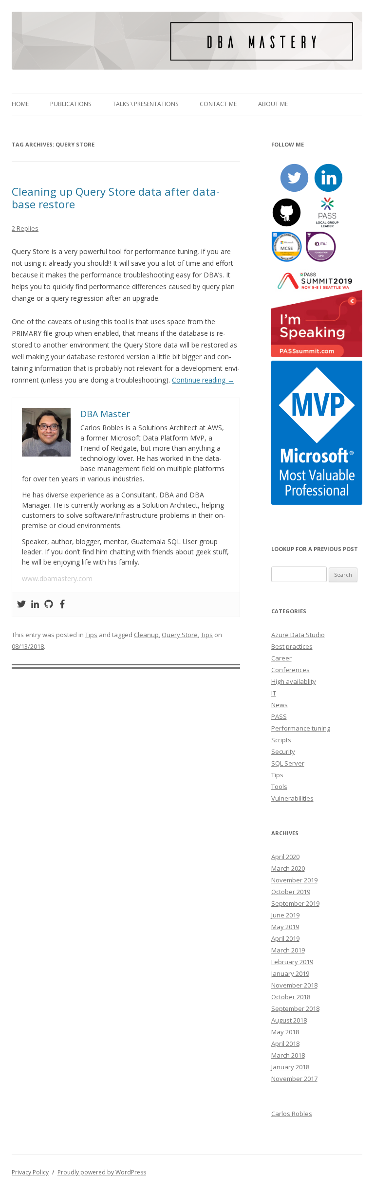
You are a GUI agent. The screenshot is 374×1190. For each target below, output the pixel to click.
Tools (279, 786)
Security (283, 751)
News (279, 704)
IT (273, 693)
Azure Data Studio (298, 634)
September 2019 (295, 903)
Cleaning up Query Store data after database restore (116, 197)
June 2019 (285, 915)
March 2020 (288, 868)
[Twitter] (21, 604)
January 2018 (290, 1066)
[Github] (48, 604)
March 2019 (288, 950)
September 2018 (295, 1008)
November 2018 (294, 985)
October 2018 (290, 996)
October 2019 (290, 891)
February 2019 (292, 961)
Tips (91, 634)
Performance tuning (300, 728)
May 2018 (285, 1031)
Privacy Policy (30, 1172)
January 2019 (290, 973)
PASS (279, 716)
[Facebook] (62, 604)
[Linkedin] (35, 604)
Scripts (281, 739)
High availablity (293, 681)
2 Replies (25, 228)
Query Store (180, 634)
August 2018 (289, 1020)
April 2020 (285, 856)
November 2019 (294, 880)
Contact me (218, 104)
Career (281, 658)
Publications (70, 104)
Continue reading (203, 379)
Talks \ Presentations (145, 104)
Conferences (290, 669)
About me (273, 104)
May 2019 (285, 926)
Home (20, 104)
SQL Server (287, 763)
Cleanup (146, 634)
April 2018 (285, 1043)
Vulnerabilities (292, 798)
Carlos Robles (291, 1113)
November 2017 (294, 1078)
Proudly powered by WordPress (101, 1172)
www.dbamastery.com (57, 578)
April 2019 (285, 938)
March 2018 (288, 1055)
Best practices (292, 646)
